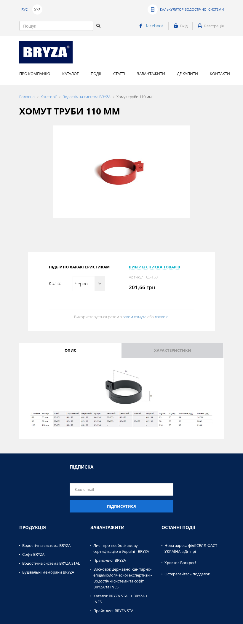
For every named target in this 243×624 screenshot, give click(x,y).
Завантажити (151, 73)
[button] (89, 283)
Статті (119, 73)
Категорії (49, 96)
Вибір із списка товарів (154, 267)
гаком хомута (134, 316)
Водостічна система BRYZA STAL (51, 563)
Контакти (220, 73)
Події (96, 73)
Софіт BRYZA (33, 554)
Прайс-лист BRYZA (109, 560)
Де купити (187, 73)
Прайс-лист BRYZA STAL (114, 610)
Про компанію (34, 73)
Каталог (70, 73)
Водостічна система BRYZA (87, 96)
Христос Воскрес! (180, 562)
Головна (27, 96)
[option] (121, 171)
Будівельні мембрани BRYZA (48, 572)
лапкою (161, 316)
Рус (24, 9)
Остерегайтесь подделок (187, 574)
